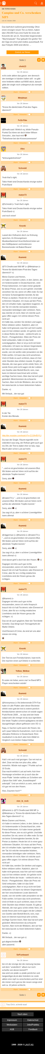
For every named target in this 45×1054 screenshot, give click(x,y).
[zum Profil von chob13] (3, 66)
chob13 (22, 66)
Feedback (32, 1029)
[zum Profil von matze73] (3, 195)
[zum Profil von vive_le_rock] (3, 801)
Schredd (22, 168)
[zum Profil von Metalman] (3, 98)
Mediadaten (12, 1025)
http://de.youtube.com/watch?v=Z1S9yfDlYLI (21, 435)
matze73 (22, 195)
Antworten (23, 92)
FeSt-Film (22, 120)
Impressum (12, 1020)
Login (42, 3)
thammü (22, 257)
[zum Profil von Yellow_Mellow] (3, 671)
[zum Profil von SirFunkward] (3, 954)
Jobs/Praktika (33, 1025)
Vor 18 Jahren (22, 72)
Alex (22, 149)
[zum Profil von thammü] (3, 257)
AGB (12, 1029)
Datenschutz (32, 1020)
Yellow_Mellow (22, 671)
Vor (39, 60)
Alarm (16, 92)
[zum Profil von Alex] (3, 148)
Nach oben (22, 1014)
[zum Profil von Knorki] (3, 226)
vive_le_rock (22, 801)
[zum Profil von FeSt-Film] (3, 120)
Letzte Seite (43, 60)
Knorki (22, 226)
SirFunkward (22, 955)
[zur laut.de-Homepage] (3, 3)
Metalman (22, 98)
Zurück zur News (22, 52)
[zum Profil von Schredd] (3, 168)
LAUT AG (29, 1045)
